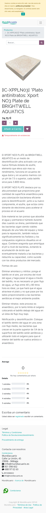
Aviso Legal (28, 507)
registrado (19, 416)
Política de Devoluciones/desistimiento (18, 435)
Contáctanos (15, 490)
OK (23, 14)
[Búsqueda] (41, 42)
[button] (27, 129)
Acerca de (19, 481)
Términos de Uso (24, 505)
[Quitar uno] (4, 123)
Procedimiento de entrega (13, 440)
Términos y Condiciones (12, 432)
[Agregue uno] (15, 123)
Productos (8, 30)
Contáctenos (7, 453)
